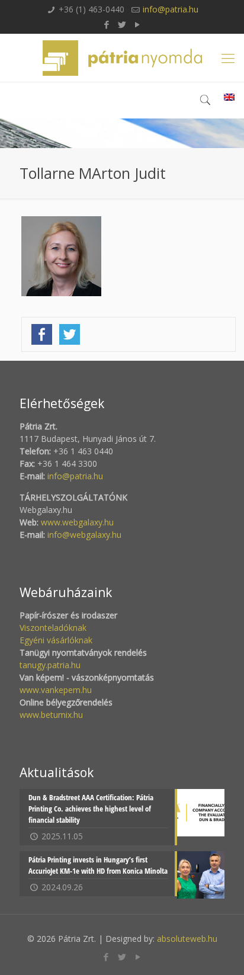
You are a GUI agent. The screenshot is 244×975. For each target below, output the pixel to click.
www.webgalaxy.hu (76, 522)
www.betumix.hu (51, 714)
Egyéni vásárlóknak (56, 640)
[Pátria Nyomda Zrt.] (122, 58)
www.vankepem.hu (56, 689)
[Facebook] (107, 24)
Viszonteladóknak (53, 627)
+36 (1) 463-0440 (91, 9)
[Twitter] (122, 24)
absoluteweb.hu (187, 938)
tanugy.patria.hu (50, 665)
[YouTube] (137, 24)
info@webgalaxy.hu (84, 534)
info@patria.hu (170, 9)
